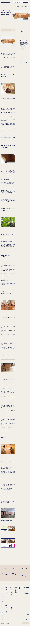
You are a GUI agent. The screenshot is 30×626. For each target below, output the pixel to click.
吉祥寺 (26, 42)
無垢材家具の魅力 (11, 592)
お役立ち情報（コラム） (11, 609)
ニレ (22, 59)
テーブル (26, 44)
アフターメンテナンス (11, 596)
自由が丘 (24, 42)
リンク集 (11, 610)
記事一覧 (4, 583)
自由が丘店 (7, 611)
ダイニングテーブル (23, 45)
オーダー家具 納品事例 (16, 591)
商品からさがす (2, 590)
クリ (21, 59)
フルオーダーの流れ (7, 593)
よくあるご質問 (2, 612)
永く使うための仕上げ (11, 594)
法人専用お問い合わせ (2, 618)
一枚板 (25, 47)
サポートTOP (2, 607)
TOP (1, 583)
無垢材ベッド (2, 598)
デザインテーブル (2, 595)
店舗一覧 (7, 606)
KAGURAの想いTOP (11, 590)
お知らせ (11, 607)
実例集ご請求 (2, 619)
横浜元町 (21, 43)
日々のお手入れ (2, 613)
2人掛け (24, 46)
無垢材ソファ (2, 596)
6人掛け (21, 46)
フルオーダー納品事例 (7, 595)
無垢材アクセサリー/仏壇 (2, 601)
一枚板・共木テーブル (2, 593)
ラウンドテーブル (22, 47)
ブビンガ (25, 59)
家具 (21, 44)
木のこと (22, 33)
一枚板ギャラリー (7, 608)
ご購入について (2, 610)
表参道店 (7, 607)
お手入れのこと (22, 32)
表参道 (21, 42)
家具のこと (22, 30)
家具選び (23, 44)
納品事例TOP (16, 589)
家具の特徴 (7, 591)
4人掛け (26, 45)
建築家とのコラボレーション (16, 593)
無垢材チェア (2, 591)
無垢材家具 (26, 43)
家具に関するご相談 (2, 609)
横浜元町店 (7, 613)
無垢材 (24, 43)
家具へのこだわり (7, 590)
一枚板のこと (22, 31)
